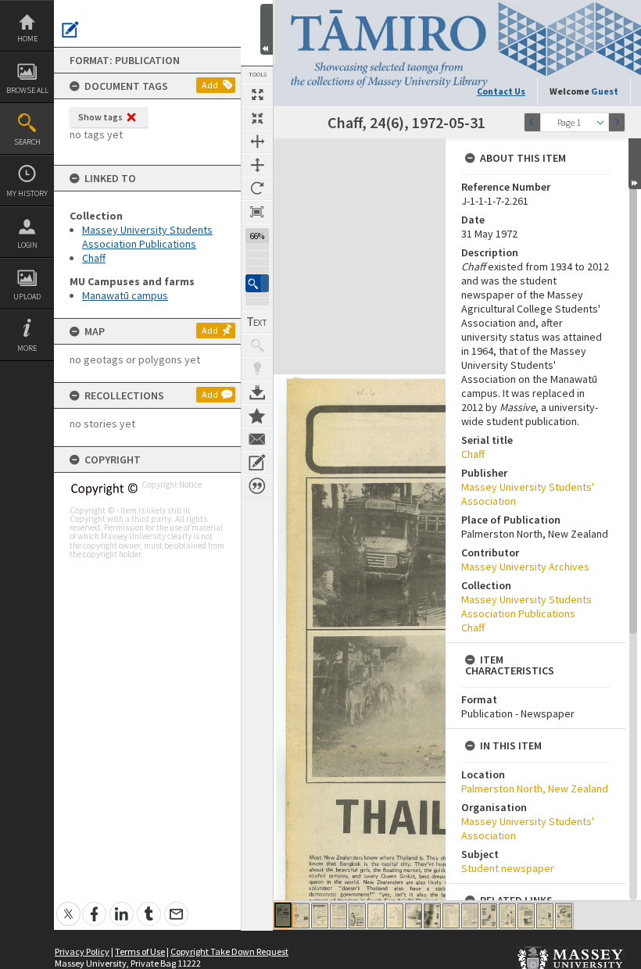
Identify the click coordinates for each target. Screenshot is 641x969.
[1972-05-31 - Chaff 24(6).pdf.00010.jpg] (451, 915)
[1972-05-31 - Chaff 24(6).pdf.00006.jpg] (376, 915)
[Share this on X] (68, 905)
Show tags (100, 117)
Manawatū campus (125, 295)
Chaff (94, 258)
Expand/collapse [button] (634, 163)
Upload (27, 296)
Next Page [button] (617, 122)
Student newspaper (507, 868)
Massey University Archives (525, 567)
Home (27, 39)
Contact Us (501, 91)
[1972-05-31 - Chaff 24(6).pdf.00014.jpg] (526, 915)
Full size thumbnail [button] (257, 94)
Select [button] (600, 122)
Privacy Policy (82, 951)
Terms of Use (140, 951)
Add (210, 85)
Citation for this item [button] (257, 486)
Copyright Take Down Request (229, 951)
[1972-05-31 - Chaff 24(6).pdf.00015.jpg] (544, 915)
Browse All (27, 90)
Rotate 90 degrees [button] (257, 188)
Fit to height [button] (257, 165)
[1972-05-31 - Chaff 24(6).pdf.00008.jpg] (413, 915)
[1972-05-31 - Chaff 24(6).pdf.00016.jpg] (563, 915)
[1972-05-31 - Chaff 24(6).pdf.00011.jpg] (469, 915)
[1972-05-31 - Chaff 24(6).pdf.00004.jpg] (338, 915)
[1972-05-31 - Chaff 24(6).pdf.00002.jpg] (301, 915)
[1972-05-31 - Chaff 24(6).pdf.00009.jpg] (432, 915)
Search (27, 142)
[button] (257, 283)
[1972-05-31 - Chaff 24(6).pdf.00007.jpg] (394, 915)
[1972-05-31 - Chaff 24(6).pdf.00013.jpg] (507, 915)
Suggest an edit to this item (70, 29)
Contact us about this (257, 439)
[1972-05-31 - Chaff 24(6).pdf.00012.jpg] (488, 915)
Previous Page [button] (532, 122)
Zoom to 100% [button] (257, 211)
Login (27, 245)
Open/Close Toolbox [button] (266, 29)
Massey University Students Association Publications (147, 237)
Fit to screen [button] (257, 118)
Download (257, 392)
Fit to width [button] (257, 141)
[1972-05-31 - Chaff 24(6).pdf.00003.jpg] (319, 915)
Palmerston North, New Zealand (534, 788)
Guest (604, 91)
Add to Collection (257, 415)
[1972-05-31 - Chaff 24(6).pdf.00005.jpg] (357, 915)
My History (27, 193)
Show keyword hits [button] (257, 345)
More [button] (27, 348)
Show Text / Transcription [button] (257, 322)
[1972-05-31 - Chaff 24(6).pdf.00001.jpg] (283, 915)
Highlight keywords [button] (257, 369)
